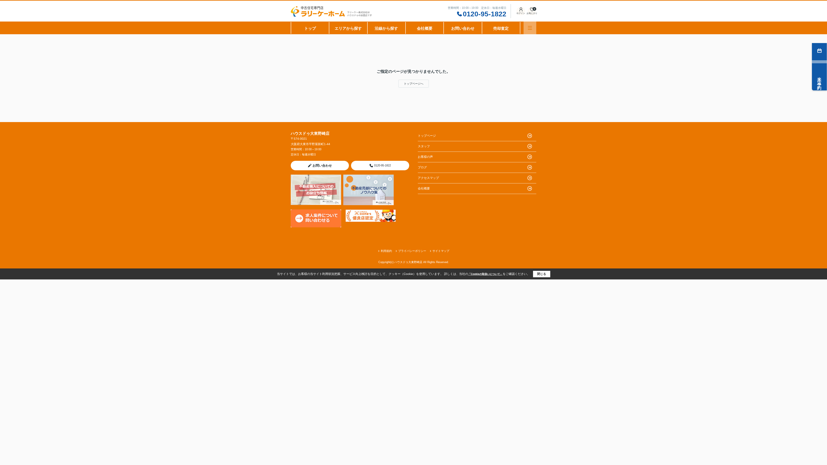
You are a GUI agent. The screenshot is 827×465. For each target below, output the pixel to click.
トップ (310, 28)
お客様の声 (425, 156)
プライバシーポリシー (412, 251)
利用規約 (386, 251)
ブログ (422, 167)
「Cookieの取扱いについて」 (485, 274)
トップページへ (413, 83)
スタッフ (424, 146)
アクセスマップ (428, 178)
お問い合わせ (462, 28)
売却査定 (501, 28)
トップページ (427, 135)
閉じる (541, 274)
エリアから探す (348, 28)
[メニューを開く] (530, 28)
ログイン (520, 13)
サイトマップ (440, 251)
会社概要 (424, 28)
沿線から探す (386, 28)
